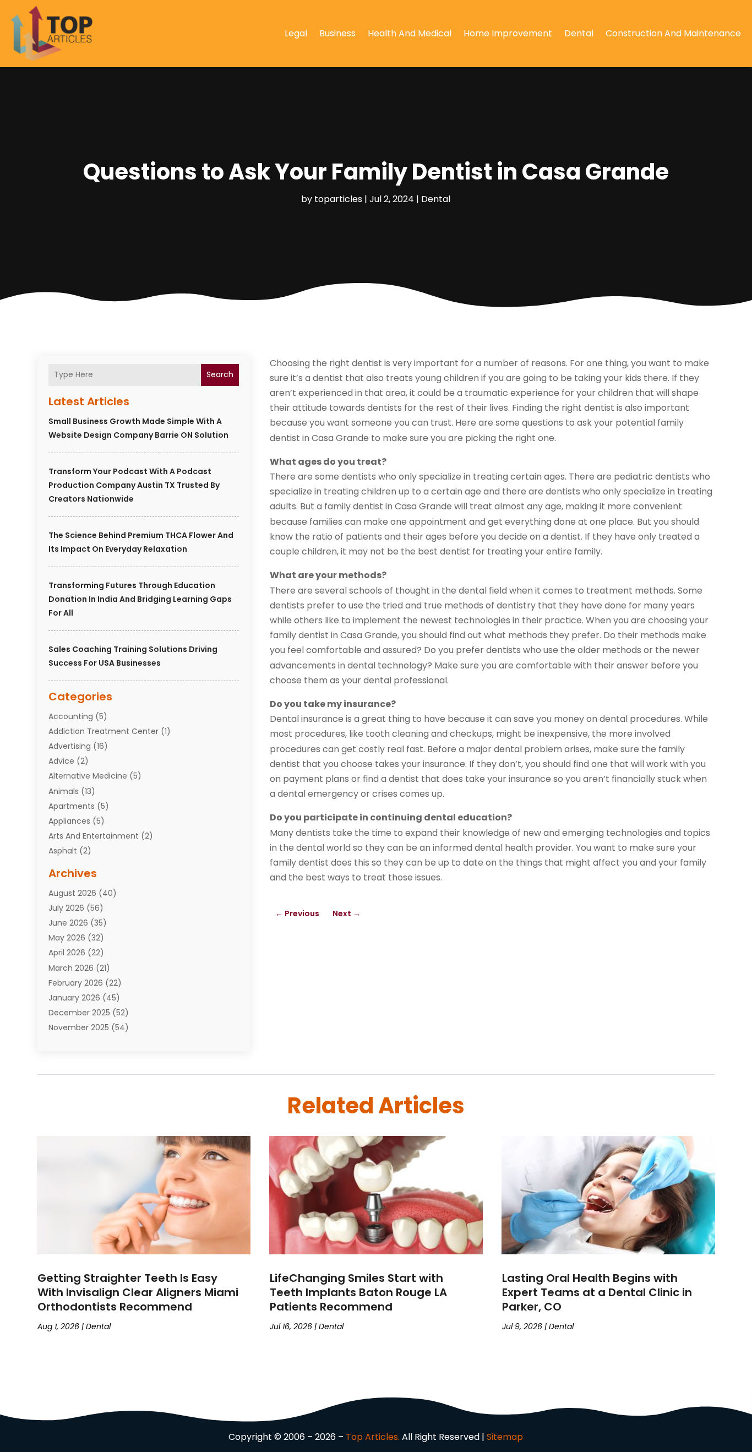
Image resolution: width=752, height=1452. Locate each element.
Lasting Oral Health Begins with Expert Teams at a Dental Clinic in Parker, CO (597, 1292)
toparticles (338, 199)
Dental (578, 33)
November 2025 (78, 1027)
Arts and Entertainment (93, 835)
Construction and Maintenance (673, 33)
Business (337, 33)
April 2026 (66, 952)
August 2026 (72, 893)
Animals (63, 791)
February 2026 (75, 982)
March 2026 (71, 968)
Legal (296, 33)
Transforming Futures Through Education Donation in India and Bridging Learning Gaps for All (140, 599)
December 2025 (79, 1012)
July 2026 (66, 907)
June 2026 (68, 922)
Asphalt (62, 850)
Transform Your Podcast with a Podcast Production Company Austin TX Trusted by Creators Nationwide (134, 485)
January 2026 (74, 997)
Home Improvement (508, 33)
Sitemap (505, 1437)
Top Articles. (373, 1437)
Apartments (71, 806)
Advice (61, 760)
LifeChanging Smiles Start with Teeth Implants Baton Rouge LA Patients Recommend (358, 1292)
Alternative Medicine (87, 775)
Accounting (70, 716)
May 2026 (66, 937)
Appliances (69, 820)
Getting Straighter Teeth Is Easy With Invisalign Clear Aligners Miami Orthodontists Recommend (137, 1292)
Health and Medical (409, 33)
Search (219, 374)
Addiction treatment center (103, 731)
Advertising (69, 746)
